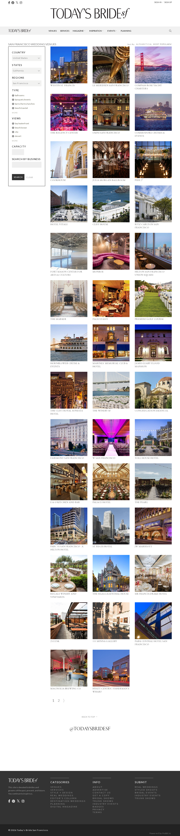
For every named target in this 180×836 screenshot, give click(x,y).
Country (18, 52)
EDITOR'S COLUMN (63, 798)
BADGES (98, 806)
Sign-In (158, 2)
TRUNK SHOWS (103, 801)
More (15, 112)
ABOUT (98, 787)
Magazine (78, 30)
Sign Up (168, 2)
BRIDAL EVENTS (146, 792)
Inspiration (95, 30)
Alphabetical (144, 44)
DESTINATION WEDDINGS (68, 801)
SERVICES (57, 789)
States (17, 65)
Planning (126, 30)
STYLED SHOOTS (146, 789)
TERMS (97, 812)
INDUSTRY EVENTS (105, 803)
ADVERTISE (100, 789)
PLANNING (57, 803)
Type (15, 90)
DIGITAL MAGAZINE (64, 806)
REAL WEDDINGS (61, 795)
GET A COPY (101, 795)
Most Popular (161, 44)
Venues (53, 30)
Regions (18, 77)
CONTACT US (102, 792)
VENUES (56, 787)
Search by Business (26, 159)
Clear (29, 177)
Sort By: (131, 44)
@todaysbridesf (90, 729)
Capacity (19, 146)
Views (16, 118)
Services (64, 30)
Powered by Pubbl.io (160, 833)
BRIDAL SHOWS (103, 798)
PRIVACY (99, 809)
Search (18, 177)
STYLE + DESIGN (61, 792)
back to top (88, 717)
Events (111, 30)
